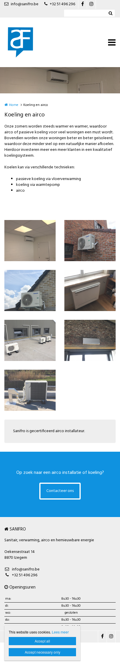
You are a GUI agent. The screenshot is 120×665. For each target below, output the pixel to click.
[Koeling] (30, 240)
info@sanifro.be (24, 4)
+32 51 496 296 (62, 4)
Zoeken (110, 13)
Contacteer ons (60, 491)
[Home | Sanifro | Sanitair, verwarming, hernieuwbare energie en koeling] (29, 42)
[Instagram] (91, 4)
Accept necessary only (42, 652)
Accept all (42, 640)
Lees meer (60, 631)
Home (13, 105)
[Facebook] (82, 4)
